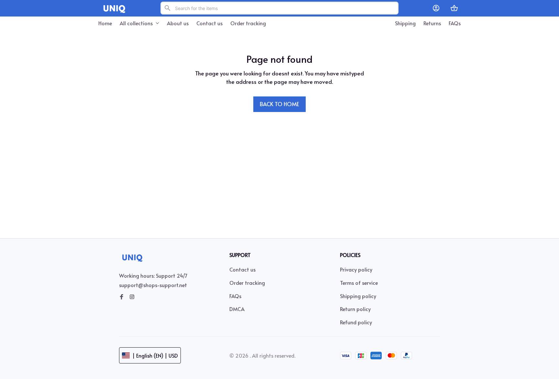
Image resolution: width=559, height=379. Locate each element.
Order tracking (247, 282)
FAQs (235, 295)
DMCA (237, 308)
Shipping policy (358, 295)
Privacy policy (356, 269)
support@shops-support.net (153, 284)
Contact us (242, 269)
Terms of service (359, 282)
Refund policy (356, 322)
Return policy (355, 308)
